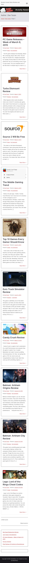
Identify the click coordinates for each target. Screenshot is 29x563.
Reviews (9, 96)
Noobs (8, 343)
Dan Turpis (6, 48)
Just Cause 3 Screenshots (9, 534)
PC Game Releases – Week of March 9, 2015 (13, 42)
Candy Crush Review (14, 337)
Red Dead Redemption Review (10, 532)
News (8, 50)
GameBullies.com (14, 558)
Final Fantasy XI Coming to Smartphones (13, 544)
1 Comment (14, 297)
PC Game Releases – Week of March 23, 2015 (13, 538)
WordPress (15, 560)
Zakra (25, 558)
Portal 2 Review (7, 541)
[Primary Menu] (27, 3)
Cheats (8, 490)
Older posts (5, 519)
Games (8, 190)
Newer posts (23, 523)
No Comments (14, 50)
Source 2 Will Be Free (14, 136)
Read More (22, 68)
